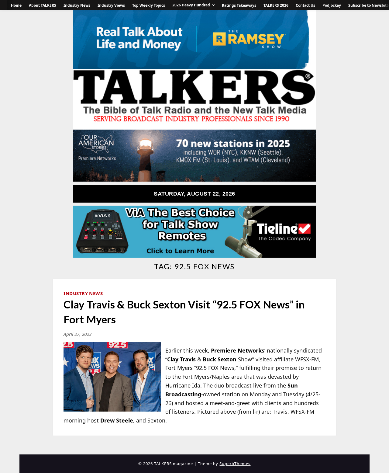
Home (16, 5)
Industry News (77, 5)
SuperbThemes (234, 463)
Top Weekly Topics (148, 5)
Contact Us (305, 5)
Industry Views (111, 5)
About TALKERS (42, 5)
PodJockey (331, 5)
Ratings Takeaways (239, 5)
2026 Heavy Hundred (191, 5)
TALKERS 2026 (275, 5)
